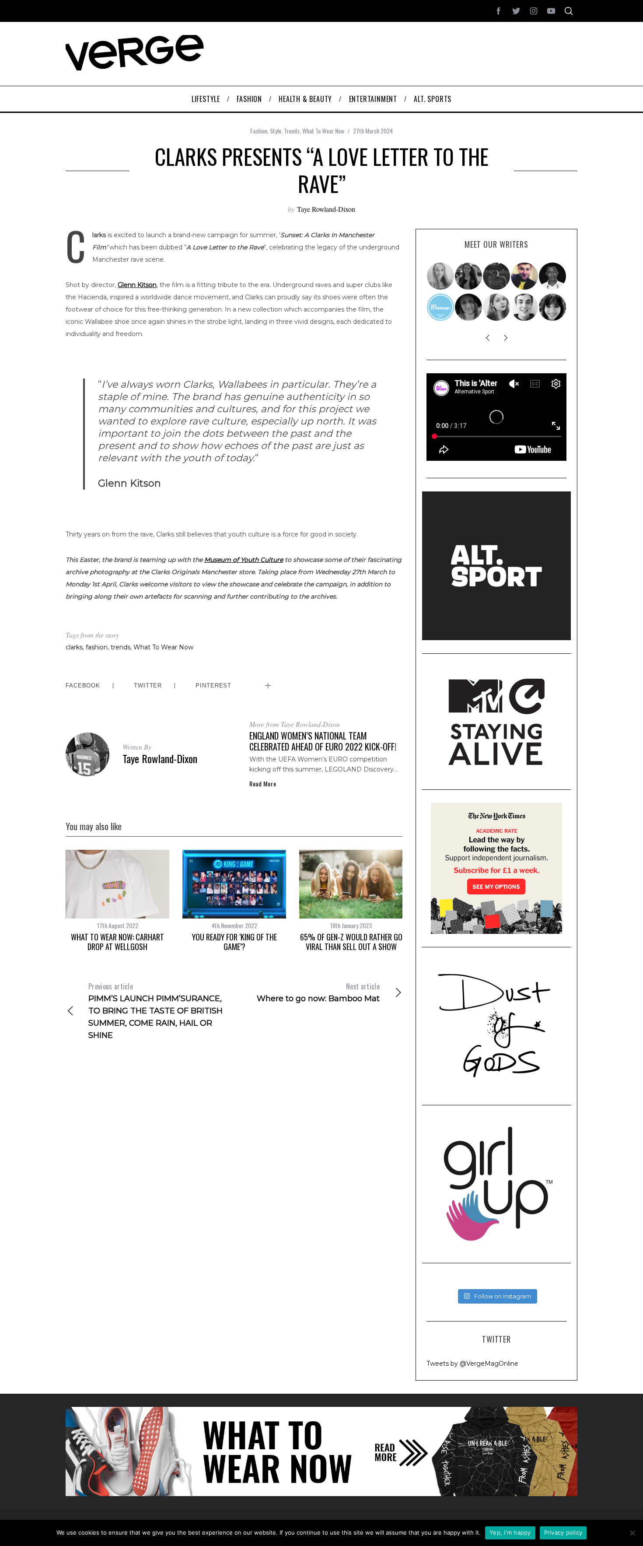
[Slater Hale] (497, 276)
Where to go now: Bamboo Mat (318, 992)
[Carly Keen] (497, 307)
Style (275, 130)
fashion (97, 647)
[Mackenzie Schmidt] (469, 276)
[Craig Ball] (525, 307)
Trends (292, 130)
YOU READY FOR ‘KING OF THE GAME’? (234, 942)
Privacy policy (563, 1532)
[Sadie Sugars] (469, 307)
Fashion (258, 130)
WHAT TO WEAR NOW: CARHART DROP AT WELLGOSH (117, 942)
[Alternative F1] (441, 307)
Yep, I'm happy (510, 1532)
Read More (262, 784)
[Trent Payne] (553, 276)
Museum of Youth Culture (243, 560)
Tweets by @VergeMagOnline (472, 1363)
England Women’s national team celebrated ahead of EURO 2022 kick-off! (322, 741)
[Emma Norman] (441, 276)
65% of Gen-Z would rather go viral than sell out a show (351, 942)
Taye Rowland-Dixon (326, 209)
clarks (74, 647)
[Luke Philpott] (525, 276)
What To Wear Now (323, 130)
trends (120, 647)
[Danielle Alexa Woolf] (553, 307)
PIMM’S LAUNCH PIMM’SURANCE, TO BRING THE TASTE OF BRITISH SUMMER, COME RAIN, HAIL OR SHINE (155, 1010)
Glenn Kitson (137, 285)
